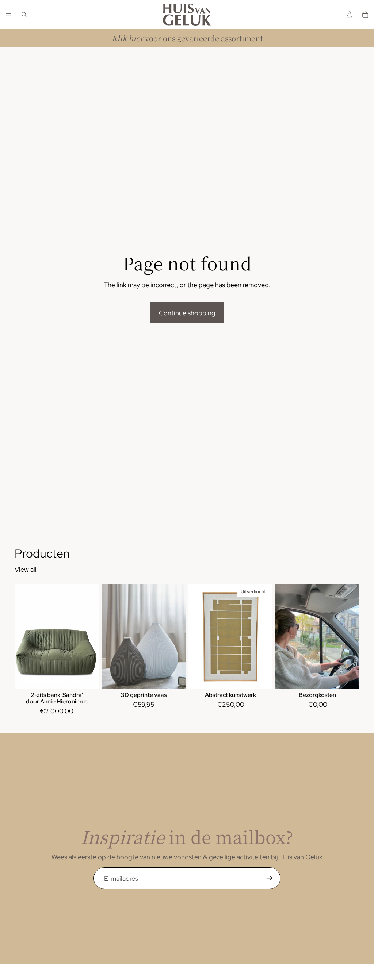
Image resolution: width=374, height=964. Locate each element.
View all (26, 569)
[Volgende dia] (91, 637)
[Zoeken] (24, 15)
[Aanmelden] (269, 878)
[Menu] (8, 14)
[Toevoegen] (87, 678)
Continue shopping (187, 313)
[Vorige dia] (23, 637)
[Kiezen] (174, 678)
